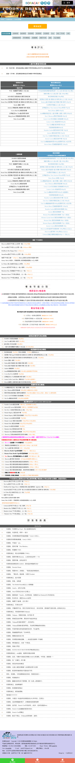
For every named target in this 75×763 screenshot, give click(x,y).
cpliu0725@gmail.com (26, 748)
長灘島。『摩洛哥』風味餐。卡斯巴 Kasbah (20, 574)
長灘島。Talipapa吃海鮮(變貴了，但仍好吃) (20, 622)
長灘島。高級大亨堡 (13, 646)
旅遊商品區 (20, 735)
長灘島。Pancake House (13, 567)
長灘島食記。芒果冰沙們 (14, 605)
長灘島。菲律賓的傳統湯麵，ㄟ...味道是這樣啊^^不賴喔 (24, 639)
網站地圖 (67, 735)
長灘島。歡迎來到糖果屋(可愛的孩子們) (19, 670)
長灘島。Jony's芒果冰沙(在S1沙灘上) (18, 591)
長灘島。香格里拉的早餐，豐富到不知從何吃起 (21, 618)
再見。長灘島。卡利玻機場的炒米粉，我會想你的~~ (23, 674)
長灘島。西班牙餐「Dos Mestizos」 (17, 546)
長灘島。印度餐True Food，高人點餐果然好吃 (21, 529)
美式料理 (30, 33)
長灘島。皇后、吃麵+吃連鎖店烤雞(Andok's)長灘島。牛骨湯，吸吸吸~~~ (30, 657)
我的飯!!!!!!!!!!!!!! (11, 695)
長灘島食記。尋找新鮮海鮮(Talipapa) (18, 611)
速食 (50, 37)
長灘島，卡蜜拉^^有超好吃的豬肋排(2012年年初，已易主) (25, 698)
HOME (2, 19)
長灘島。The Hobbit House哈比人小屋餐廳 (19, 584)
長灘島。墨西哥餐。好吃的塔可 (16, 560)
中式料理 (46, 33)
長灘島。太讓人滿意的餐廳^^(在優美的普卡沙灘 (22, 667)
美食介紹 (40, 735)
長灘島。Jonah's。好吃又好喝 (15, 588)
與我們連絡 (61, 735)
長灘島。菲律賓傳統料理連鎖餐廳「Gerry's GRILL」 (23, 536)
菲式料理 (38, 33)
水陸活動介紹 (53, 735)
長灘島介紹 (27, 735)
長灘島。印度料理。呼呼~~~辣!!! (17, 532)
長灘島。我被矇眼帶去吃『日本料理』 (18, 632)
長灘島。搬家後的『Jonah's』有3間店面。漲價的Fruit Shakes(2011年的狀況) (30, 595)
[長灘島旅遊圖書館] (9, 738)
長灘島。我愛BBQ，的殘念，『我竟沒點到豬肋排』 (23, 570)
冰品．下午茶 (60, 33)
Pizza (52, 33)
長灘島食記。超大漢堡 (13, 577)
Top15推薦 (57, 37)
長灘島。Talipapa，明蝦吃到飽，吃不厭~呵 (20, 615)
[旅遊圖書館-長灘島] (37, 3)
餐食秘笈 (37, 26)
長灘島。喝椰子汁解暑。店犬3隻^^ (17, 601)
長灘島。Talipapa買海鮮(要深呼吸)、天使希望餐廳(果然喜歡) (25, 625)
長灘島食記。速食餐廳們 (14, 684)
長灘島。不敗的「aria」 (14, 543)
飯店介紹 (45, 735)
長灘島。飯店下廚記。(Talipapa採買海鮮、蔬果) (21, 716)
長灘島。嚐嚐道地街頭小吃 (15, 636)
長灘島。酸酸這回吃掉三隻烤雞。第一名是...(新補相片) (24, 681)
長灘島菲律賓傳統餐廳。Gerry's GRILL (18, 539)
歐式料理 (23, 33)
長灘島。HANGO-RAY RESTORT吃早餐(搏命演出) (22, 650)
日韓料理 (15, 33)
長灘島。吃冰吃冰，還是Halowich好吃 (18, 598)
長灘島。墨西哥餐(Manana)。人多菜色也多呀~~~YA (23, 557)
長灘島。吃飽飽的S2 (13, 677)
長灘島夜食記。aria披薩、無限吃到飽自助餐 (20, 653)
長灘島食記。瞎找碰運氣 (14, 691)
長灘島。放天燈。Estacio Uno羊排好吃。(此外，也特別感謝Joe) (26, 705)
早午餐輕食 (26, 37)
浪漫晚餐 (34, 37)
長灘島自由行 (6, 741)
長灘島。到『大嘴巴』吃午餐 (15, 660)
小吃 (68, 33)
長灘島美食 (9, 19)
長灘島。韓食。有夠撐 (13, 581)
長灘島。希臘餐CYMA (13, 550)
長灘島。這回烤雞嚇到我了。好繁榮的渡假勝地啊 (22, 702)
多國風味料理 (17, 37)
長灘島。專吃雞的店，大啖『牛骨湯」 (18, 643)
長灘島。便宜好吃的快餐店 (15, 663)
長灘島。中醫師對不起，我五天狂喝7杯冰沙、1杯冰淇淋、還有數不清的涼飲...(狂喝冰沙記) (35, 608)
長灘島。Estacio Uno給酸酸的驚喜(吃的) (19, 709)
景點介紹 (33, 735)
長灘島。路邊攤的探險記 (14, 688)
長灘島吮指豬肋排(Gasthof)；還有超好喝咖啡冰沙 (22, 564)
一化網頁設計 (69, 753)
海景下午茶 (43, 37)
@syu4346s (8, 748)
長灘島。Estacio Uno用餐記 (15, 712)
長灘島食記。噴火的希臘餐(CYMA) (17, 553)
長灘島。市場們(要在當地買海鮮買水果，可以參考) (23, 629)
